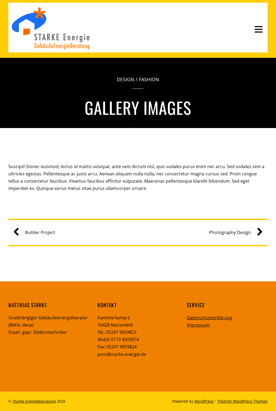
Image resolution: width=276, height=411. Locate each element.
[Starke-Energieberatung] (50, 48)
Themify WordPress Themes (242, 401)
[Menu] (259, 29)
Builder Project (40, 232)
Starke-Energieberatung (34, 401)
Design (125, 79)
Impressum (198, 325)
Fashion (149, 79)
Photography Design (230, 232)
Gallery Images (138, 107)
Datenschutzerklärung (209, 318)
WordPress (204, 401)
